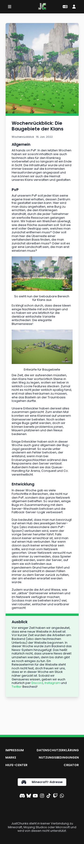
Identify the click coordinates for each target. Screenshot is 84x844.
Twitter (17, 686)
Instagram (52, 683)
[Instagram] (42, 796)
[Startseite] (42, 6)
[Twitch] (55, 796)
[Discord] (22, 796)
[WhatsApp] (62, 796)
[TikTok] (48, 796)
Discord (37, 683)
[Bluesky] (29, 796)
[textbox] (42, 126)
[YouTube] (35, 796)
